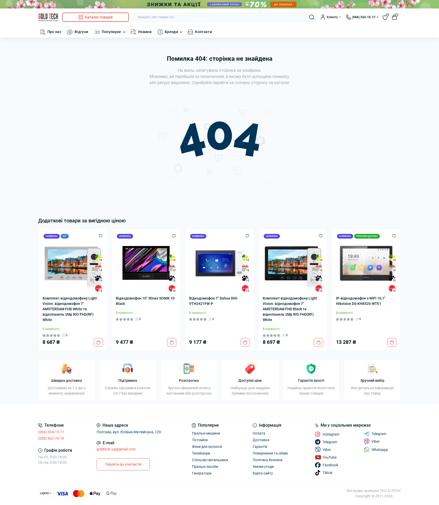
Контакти (203, 32)
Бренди (171, 32)
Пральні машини (206, 433)
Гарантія (260, 447)
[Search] (311, 17)
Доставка (261, 440)
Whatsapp (380, 450)
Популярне (111, 32)
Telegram (379, 434)
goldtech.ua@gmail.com (116, 449)
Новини (144, 32)
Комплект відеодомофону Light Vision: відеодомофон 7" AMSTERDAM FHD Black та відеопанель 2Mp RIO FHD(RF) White (290, 309)
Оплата (259, 433)
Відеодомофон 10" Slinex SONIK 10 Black (145, 301)
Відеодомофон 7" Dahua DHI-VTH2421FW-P (213, 301)
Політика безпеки (267, 460)
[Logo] (48, 17)
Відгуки (81, 32)
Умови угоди (263, 467)
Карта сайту (263, 473)
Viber (376, 441)
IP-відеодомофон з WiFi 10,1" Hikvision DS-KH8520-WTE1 (360, 301)
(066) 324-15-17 (51, 432)
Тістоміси (200, 440)
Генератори (201, 473)
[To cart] (98, 342)
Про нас (54, 32)
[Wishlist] (101, 235)
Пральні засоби (205, 467)
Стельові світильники (210, 460)
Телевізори (201, 453)
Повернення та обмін (270, 453)
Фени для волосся (207, 447)
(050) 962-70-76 (51, 438)
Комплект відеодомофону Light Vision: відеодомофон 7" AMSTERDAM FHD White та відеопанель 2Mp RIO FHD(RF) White (70, 309)
